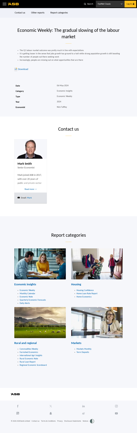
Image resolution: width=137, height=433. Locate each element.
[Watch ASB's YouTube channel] (116, 413)
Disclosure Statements (72, 421)
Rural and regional (25, 343)
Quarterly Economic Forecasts (33, 300)
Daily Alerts (25, 303)
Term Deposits (83, 352)
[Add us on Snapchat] (51, 413)
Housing (76, 284)
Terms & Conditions (48, 421)
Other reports (37, 13)
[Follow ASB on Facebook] (18, 406)
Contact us (20, 13)
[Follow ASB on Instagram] (116, 406)
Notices (85, 421)
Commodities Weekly (29, 349)
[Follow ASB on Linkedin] (83, 406)
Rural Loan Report (27, 362)
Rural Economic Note (29, 359)
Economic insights (25, 284)
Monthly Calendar (27, 294)
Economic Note (26, 297)
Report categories (59, 13)
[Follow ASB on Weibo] (83, 413)
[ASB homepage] (13, 4)
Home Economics (84, 297)
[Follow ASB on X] (51, 406)
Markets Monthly (84, 349)
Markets (76, 343)
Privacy (60, 421)
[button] (4, 4)
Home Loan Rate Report (87, 294)
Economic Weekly (27, 290)
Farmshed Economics (29, 352)
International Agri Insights (31, 355)
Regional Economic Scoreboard (33, 365)
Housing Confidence (85, 290)
